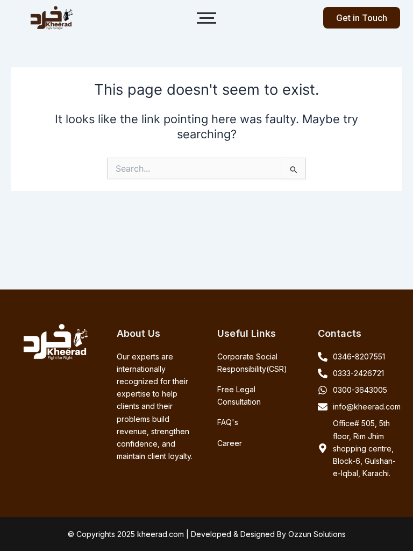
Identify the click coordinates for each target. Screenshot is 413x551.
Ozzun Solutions (317, 534)
